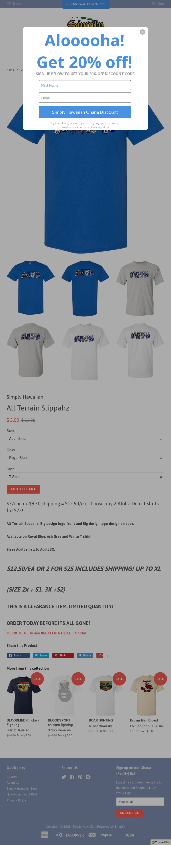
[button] (142, 32)
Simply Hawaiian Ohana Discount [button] (85, 112)
